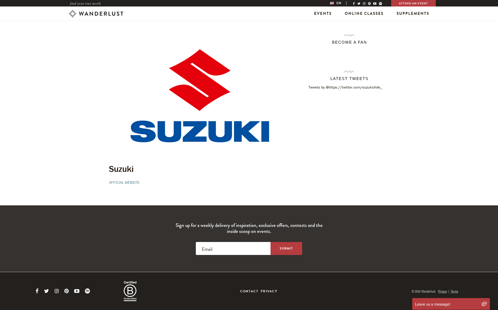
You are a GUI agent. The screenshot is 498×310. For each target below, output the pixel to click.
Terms (454, 291)
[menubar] (341, 3)
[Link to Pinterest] (66, 291)
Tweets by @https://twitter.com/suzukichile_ (345, 87)
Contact (249, 291)
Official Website (124, 182)
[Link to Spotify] (87, 291)
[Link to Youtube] (76, 291)
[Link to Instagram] (56, 291)
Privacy (269, 291)
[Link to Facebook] (37, 291)
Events (323, 13)
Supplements (413, 13)
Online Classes (364, 13)
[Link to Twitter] (46, 291)
